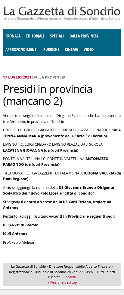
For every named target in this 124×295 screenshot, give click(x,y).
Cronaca (12, 36)
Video (89, 49)
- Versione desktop (62, 282)
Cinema (71, 49)
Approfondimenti (21, 49)
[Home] (62, 19)
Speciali (57, 36)
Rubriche (51, 49)
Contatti (70, 277)
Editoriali (35, 36)
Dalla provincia (84, 36)
